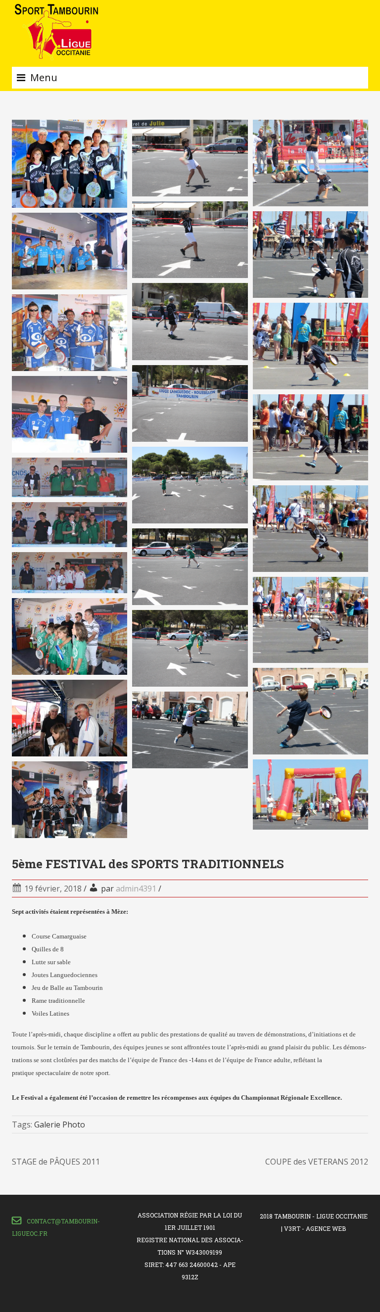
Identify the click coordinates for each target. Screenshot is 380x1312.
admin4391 (136, 888)
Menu (43, 77)
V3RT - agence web (315, 1228)
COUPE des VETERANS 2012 (316, 1161)
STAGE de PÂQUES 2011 (56, 1161)
